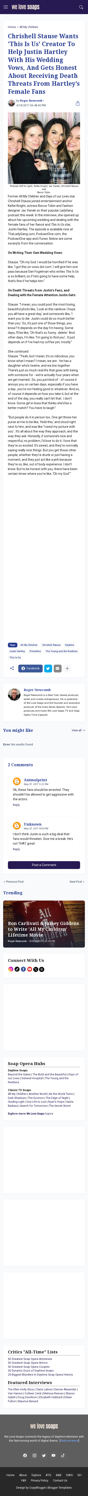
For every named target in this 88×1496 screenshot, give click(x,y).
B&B (58, 1475)
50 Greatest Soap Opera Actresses (30, 1359)
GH (79, 1475)
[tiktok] (63, 1455)
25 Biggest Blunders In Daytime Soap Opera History (40, 1374)
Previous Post (15, 881)
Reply (16, 805)
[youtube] (53, 1455)
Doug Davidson (27, 1397)
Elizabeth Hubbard (50, 1397)
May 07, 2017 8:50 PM (36, 828)
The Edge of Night (57, 1098)
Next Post (76, 881)
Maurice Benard (28, 1401)
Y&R (23, 1480)
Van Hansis (15, 1393)
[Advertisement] (36, 1017)
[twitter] (44, 1455)
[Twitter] (48, 668)
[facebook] (25, 1455)
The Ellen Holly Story (21, 1389)
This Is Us (15, 657)
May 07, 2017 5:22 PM (36, 784)
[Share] (76, 103)
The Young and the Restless (61, 651)
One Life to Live (36, 1101)
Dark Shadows (17, 1098)
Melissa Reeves (53, 1393)
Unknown (33, 824)
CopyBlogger (37, 1487)
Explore (36, 1475)
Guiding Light (16, 1101)
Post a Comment (44, 865)
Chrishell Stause (51, 645)
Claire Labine (44, 1389)
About (23, 1475)
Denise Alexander (65, 1389)
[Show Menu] (6, 7)
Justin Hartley (17, 651)
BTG (48, 1475)
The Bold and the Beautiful (49, 1074)
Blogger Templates (60, 1487)
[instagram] (34, 1455)
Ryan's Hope (56, 1101)
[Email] (58, 668)
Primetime (35, 651)
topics (30, 1113)
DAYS (69, 1475)
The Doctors (36, 1098)
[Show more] (67, 668)
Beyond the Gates (19, 1074)
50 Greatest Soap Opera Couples (29, 1366)
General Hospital (32, 1078)
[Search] (81, 7)
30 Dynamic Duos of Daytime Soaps (31, 1370)
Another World (38, 1094)
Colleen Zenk (33, 1393)
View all (76, 730)
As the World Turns (61, 1094)
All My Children (28, 27)
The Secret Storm (60, 1105)
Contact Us (60, 1480)
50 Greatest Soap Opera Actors (28, 1362)
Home (12, 27)
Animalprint (35, 780)
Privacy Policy (39, 1480)
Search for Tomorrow (33, 1105)
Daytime (69, 645)
